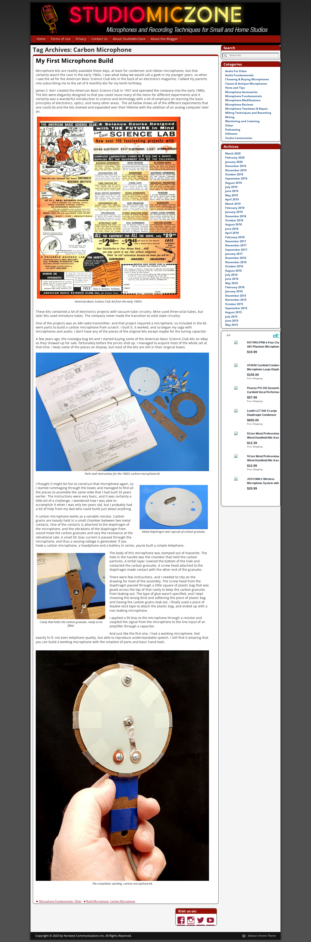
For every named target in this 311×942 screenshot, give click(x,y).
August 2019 (233, 183)
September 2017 (236, 250)
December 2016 (235, 258)
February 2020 (235, 157)
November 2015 (236, 300)
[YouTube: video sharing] (210, 918)
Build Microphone (97, 901)
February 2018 (235, 237)
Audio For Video (236, 71)
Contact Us (99, 39)
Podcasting (232, 129)
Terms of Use (61, 39)
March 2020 (233, 153)
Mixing (230, 117)
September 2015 (236, 308)
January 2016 (234, 291)
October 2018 (234, 220)
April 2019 (232, 199)
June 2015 (231, 321)
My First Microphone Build (74, 60)
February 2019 (235, 208)
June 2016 (231, 279)
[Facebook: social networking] (181, 918)
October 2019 (234, 174)
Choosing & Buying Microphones (247, 79)
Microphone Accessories (241, 92)
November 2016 (236, 262)
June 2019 (231, 191)
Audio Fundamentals (239, 75)
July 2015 (231, 316)
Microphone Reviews (239, 104)
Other (78, 901)
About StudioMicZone (129, 39)
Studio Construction (238, 138)
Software (231, 134)
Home (41, 39)
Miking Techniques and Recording (248, 113)
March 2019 (233, 204)
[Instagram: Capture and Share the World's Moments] (191, 918)
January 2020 (234, 162)
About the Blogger (164, 39)
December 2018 (235, 216)
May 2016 (231, 283)
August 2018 (233, 224)
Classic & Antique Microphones (246, 84)
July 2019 (231, 187)
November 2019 (236, 170)
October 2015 (234, 304)
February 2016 (235, 287)
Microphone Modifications (242, 100)
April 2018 (232, 233)
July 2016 (231, 275)
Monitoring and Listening (242, 121)
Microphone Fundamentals (56, 901)
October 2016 (234, 266)
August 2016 (233, 271)
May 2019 (231, 195)
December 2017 (235, 241)
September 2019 (236, 178)
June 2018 (231, 229)
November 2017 (236, 245)
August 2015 (233, 312)
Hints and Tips (235, 88)
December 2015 (235, 296)
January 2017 (234, 254)
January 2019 (234, 212)
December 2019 (235, 166)
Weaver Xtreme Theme (262, 936)
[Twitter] (201, 918)
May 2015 (231, 325)
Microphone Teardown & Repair (246, 109)
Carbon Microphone (122, 901)
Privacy (81, 39)
